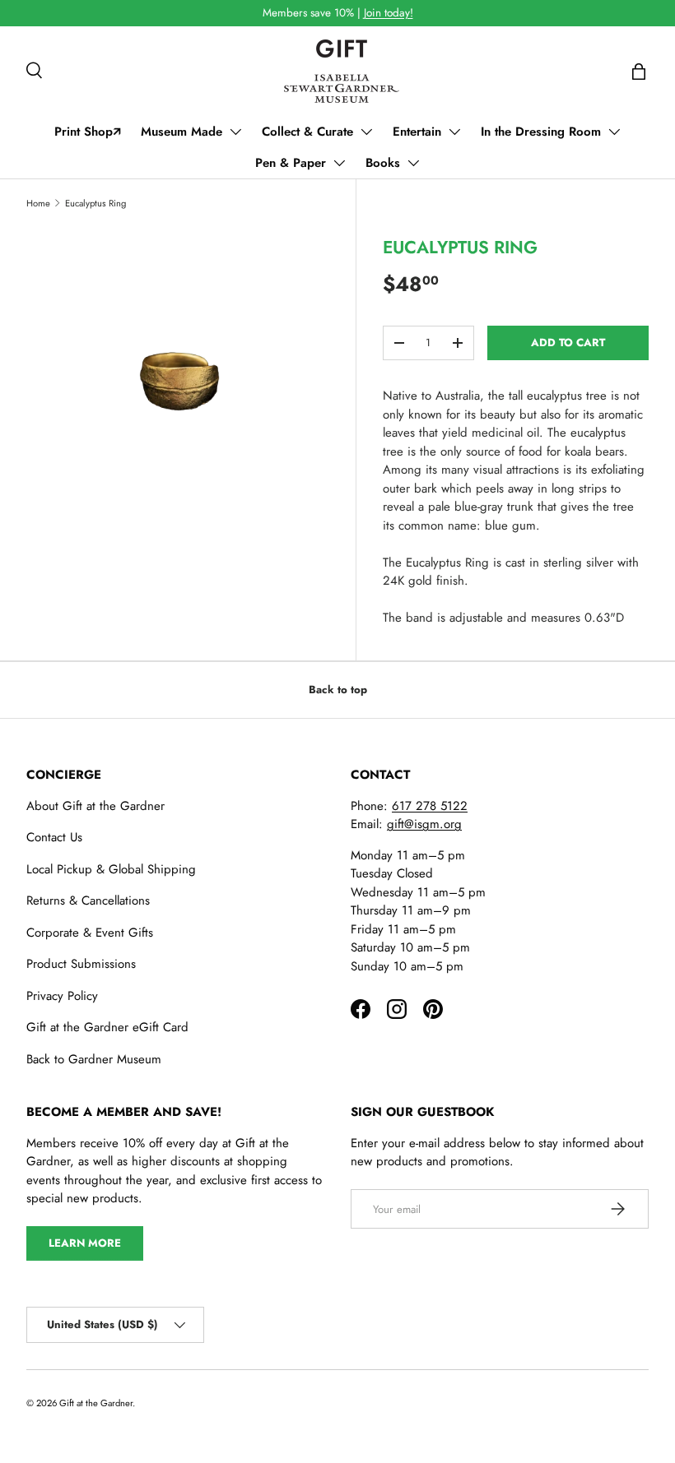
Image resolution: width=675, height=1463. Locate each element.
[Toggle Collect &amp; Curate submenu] (366, 131)
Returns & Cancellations (88, 900)
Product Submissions (81, 964)
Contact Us (54, 837)
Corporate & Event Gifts (89, 933)
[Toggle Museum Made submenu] (235, 131)
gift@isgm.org (424, 824)
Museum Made (181, 132)
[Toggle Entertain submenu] (454, 131)
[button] (639, 71)
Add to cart (568, 342)
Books (382, 163)
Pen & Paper (290, 163)
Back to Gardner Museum (93, 1059)
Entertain (417, 132)
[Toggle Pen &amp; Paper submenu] (339, 163)
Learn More (85, 1243)
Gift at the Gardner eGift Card (107, 1027)
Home (38, 203)
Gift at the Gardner (96, 1403)
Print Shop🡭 (87, 132)
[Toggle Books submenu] (413, 163)
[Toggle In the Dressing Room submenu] (614, 131)
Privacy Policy (62, 996)
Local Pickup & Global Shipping (111, 869)
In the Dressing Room (541, 132)
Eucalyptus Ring (95, 203)
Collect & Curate (307, 132)
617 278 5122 (430, 806)
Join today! (388, 13)
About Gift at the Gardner (95, 806)
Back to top (338, 689)
